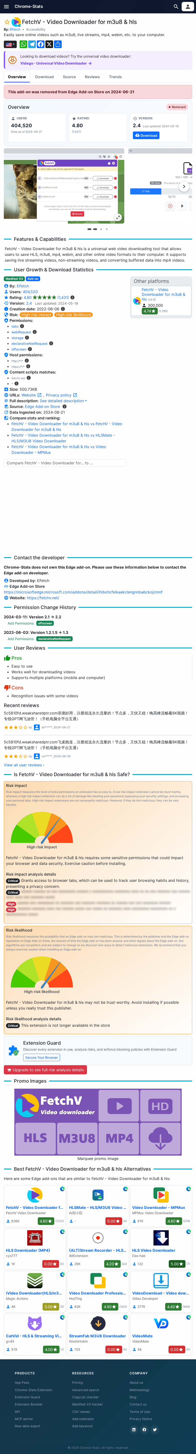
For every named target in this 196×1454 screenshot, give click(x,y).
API (17, 1412)
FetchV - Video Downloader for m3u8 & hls (163, 294)
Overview (17, 76)
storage (17, 338)
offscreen (18, 349)
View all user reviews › (24, 765)
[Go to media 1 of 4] (89, 229)
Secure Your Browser (41, 1057)
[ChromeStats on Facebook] (144, 1429)
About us (136, 1382)
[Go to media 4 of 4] (106, 229)
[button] (6, 6)
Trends (115, 76)
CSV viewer (81, 1412)
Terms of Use (140, 1412)
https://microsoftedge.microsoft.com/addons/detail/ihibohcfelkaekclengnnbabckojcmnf (83, 592)
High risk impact (36, 314)
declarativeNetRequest (29, 343)
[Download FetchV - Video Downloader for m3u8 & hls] (159, 127)
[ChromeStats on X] (155, 1429)
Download (44, 76)
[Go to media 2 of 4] (95, 229)
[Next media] (184, 186)
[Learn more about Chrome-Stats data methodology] (64, 406)
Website (29, 395)
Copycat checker (85, 1397)
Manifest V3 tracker (87, 1404)
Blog (133, 1397)
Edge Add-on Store (42, 406)
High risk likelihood (73, 314)
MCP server (24, 1419)
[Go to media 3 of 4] (101, 229)
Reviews (92, 76)
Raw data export (27, 1426)
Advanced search (85, 1390)
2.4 (29, 303)
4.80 (46, 297)
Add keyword (82, 1426)
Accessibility (35, 29)
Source (69, 76)
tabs (14, 326)
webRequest (21, 332)
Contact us (138, 1404)
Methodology (140, 1390)
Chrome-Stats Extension (33, 1390)
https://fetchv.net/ (43, 597)
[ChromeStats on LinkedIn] (134, 1429)
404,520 (30, 291)
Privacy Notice (141, 1419)
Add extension (83, 1419)
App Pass (22, 1382)
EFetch (15, 29)
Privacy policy (59, 395)
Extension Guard (27, 1397)
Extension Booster (29, 1404)
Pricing (77, 1382)
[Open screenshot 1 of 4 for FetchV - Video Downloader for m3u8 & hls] (64, 186)
